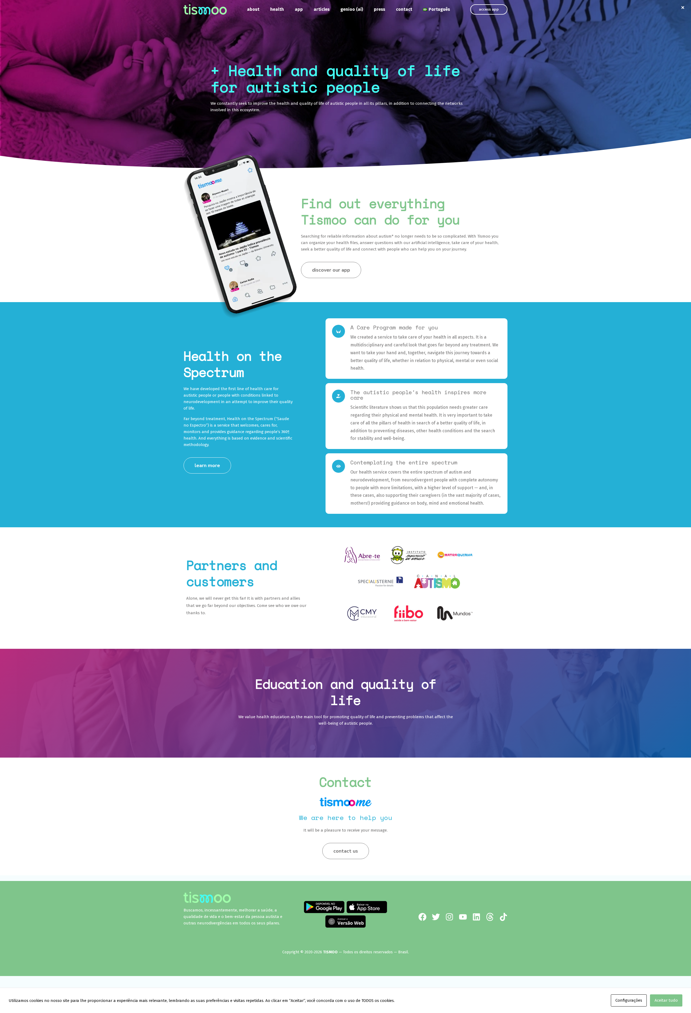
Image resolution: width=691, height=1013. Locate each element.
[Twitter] (436, 917)
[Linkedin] (476, 917)
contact (404, 9)
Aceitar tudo (666, 1000)
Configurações (628, 1000)
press (379, 9)
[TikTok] (503, 917)
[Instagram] (449, 917)
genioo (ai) (351, 9)
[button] (488, 9)
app (299, 9)
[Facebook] (422, 917)
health (277, 9)
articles (322, 9)
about (253, 9)
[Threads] (490, 917)
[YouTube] (463, 917)
